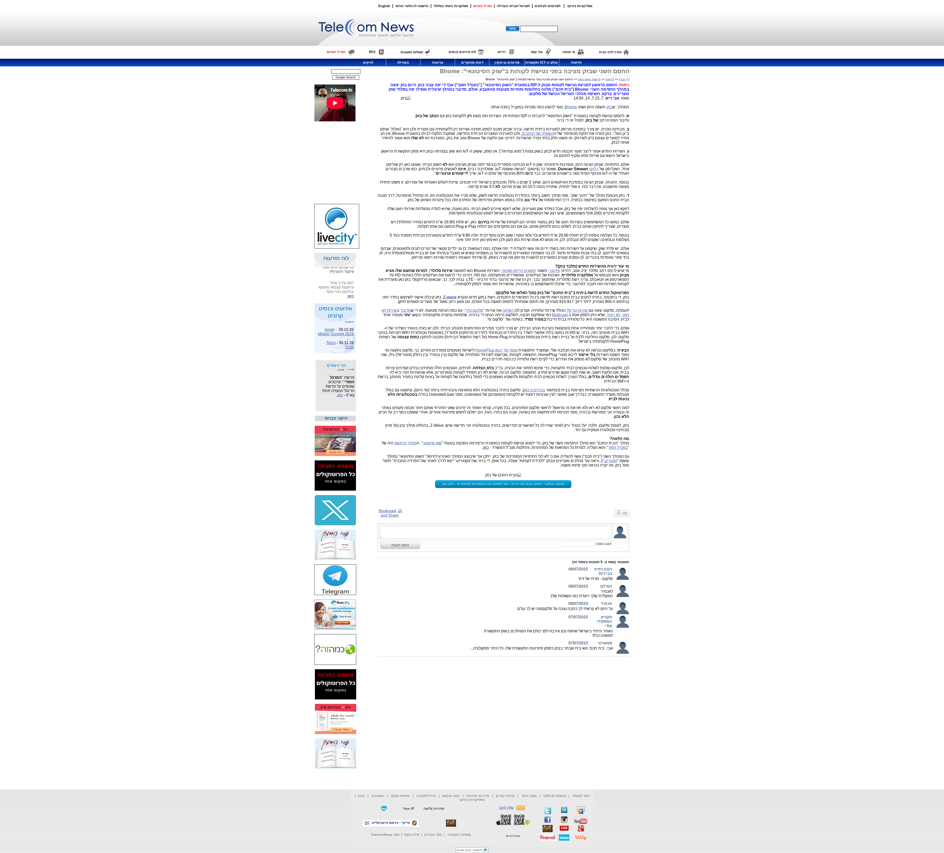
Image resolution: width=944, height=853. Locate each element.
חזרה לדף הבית (610, 52)
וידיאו (502, 52)
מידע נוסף (411, 835)
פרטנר (554, 271)
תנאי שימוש (451, 796)
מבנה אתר (529, 796)
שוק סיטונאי (432, 443)
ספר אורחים (433, 835)
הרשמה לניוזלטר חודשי (412, 6)
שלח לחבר (506, 808)
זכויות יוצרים (505, 796)
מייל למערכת (426, 796)
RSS (372, 52)
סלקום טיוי (474, 310)
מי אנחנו (568, 52)
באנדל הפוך (618, 447)
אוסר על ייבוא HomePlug (496, 350)
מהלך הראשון (405, 443)
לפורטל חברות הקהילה (513, 6)
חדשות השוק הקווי (589, 79)
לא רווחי (613, 315)
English (384, 6)
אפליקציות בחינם (472, 800)
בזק (609, 107)
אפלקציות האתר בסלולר (450, 6)
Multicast (559, 315)
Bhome (571, 107)
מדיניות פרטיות (478, 796)
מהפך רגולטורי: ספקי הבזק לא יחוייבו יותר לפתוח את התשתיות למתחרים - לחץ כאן (503, 484)
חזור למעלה (581, 796)
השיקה (508, 310)
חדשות (609, 79)
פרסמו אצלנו (401, 796)
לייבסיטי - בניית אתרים (469, 850)
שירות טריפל (577, 310)
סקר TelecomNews (385, 835)
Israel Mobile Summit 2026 (336, 325)
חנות (361, 796)
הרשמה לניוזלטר (554, 796)
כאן (351, 290)
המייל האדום (482, 6)
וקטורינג (610, 461)
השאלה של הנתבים (538, 133)
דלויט (594, 169)
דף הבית (624, 79)
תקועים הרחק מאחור (519, 271)
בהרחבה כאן (534, 390)
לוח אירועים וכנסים (462, 52)
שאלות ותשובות (459, 835)
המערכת (377, 796)
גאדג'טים (513, 836)
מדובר (405, 310)
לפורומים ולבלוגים (547, 6)
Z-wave (450, 297)
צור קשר (537, 52)
